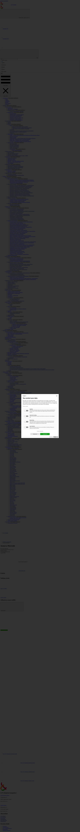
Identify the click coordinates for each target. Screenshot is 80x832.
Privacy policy (25, 406)
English (24, 395)
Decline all (35, 434)
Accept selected (40, 431)
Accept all (45, 434)
